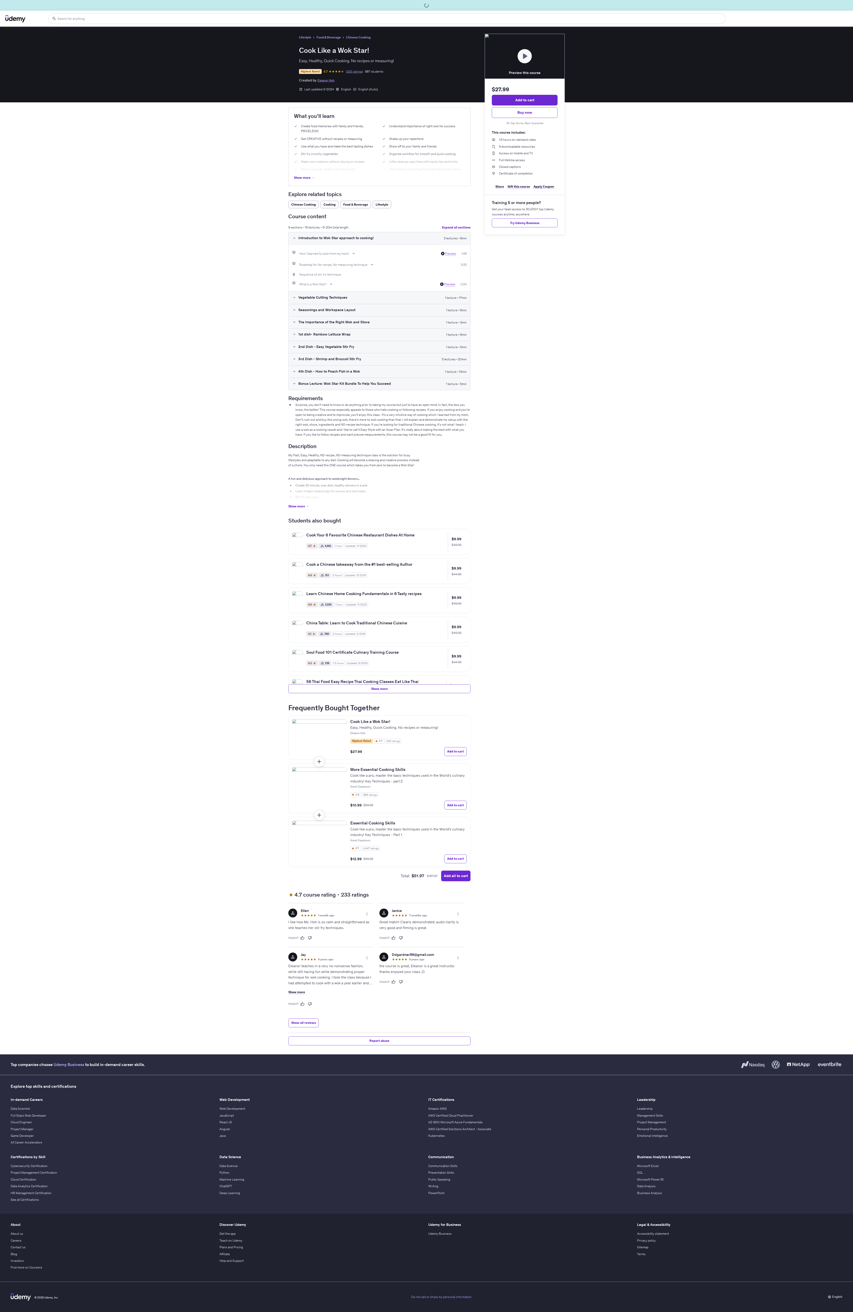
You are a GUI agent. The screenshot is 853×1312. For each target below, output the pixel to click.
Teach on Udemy (230, 1241)
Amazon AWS (437, 1109)
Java (222, 1136)
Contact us (18, 1247)
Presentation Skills (441, 1173)
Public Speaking (439, 1179)
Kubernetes (436, 1136)
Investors (17, 1261)
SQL (640, 1173)
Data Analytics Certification (29, 1186)
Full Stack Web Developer (28, 1115)
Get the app (227, 1234)
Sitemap (642, 1247)
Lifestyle (305, 37)
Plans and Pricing (231, 1247)
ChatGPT (225, 1186)
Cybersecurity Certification (29, 1166)
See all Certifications (25, 1200)
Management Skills (650, 1115)
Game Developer (22, 1136)
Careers (16, 1241)
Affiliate (224, 1254)
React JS (225, 1122)
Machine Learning (231, 1179)
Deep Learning (229, 1193)
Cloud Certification (23, 1179)
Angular (224, 1129)
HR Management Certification (31, 1193)
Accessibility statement (653, 1234)
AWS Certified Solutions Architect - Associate (459, 1129)
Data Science (228, 1166)
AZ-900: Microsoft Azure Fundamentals (455, 1122)
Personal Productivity (652, 1129)
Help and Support (231, 1261)
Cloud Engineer (21, 1122)
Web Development (232, 1109)
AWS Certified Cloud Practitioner (450, 1115)
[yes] (302, 938)
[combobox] (387, 18)
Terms (641, 1254)
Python (224, 1173)
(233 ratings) (354, 71)
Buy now (524, 112)
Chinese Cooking (358, 37)
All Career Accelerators (26, 1142)
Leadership (645, 1109)
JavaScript (226, 1115)
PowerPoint (436, 1193)
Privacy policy (646, 1241)
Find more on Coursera (26, 1267)
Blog (14, 1254)
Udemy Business (69, 1064)
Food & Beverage (329, 37)
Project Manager (22, 1129)
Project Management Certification (34, 1173)
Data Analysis (646, 1186)
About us (17, 1234)
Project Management (651, 1122)
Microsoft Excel (648, 1166)
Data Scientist (20, 1109)
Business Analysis (649, 1193)
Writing (433, 1186)
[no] (310, 938)
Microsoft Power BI (650, 1179)
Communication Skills (442, 1166)
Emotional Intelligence (652, 1136)
